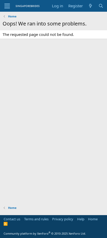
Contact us (12, 219)
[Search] (101, 6)
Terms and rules (36, 219)
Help (80, 219)
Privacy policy (62, 219)
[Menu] (7, 6)
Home (93, 219)
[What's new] (90, 6)
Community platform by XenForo (45, 233)
